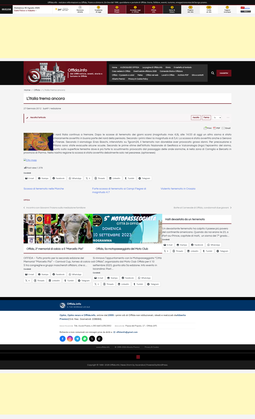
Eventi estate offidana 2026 (145, 71)
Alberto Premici (118, 79)
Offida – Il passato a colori (123, 75)
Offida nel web (152, 75)
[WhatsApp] (85, 339)
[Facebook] (63, 339)
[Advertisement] (127, 37)
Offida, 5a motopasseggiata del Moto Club (122, 248)
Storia (168, 67)
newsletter (224, 73)
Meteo (140, 75)
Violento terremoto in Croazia (178, 188)
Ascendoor (140, 365)
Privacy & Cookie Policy (138, 79)
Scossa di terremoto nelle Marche (44, 188)
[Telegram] (77, 339)
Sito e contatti (197, 75)
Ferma (206, 117)
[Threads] (99, 339)
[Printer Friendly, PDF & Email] (217, 128)
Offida (27, 200)
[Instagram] (70, 339)
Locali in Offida (168, 75)
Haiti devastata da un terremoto (185, 219)
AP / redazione (53, 108)
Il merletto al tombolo (183, 67)
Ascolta (196, 117)
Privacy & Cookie (152, 347)
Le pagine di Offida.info (152, 67)
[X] (92, 339)
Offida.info (77, 70)
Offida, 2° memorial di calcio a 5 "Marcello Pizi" (55, 248)
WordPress (162, 365)
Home (114, 67)
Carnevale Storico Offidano (171, 71)
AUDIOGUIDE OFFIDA (129, 67)
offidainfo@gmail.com (127, 332)
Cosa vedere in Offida (121, 71)
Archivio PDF (183, 75)
